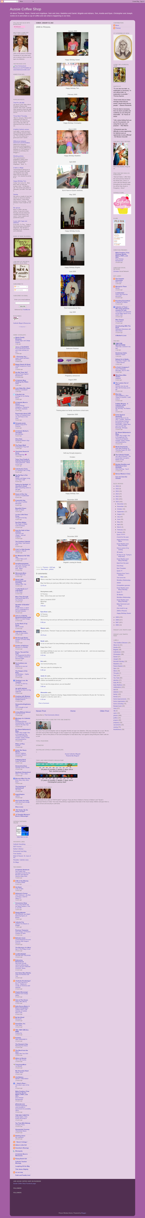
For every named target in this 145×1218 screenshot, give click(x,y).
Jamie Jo (44, 676)
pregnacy (116, 722)
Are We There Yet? (21, 372)
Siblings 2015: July (20, 584)
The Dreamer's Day (21, 1044)
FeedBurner (26, 309)
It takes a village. (18, 167)
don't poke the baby (22, 800)
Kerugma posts (20, 423)
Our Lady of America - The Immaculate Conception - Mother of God (123, 458)
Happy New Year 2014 (21, 1053)
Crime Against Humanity (120, 415)
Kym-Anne (44, 611)
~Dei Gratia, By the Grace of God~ (21, 810)
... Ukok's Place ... (21, 1083)
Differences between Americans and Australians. (21, 141)
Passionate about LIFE (23, 413)
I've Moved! (18, 1066)
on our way (19, 1172)
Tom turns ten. (121, 577)
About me (116, 645)
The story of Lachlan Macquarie (21, 502)
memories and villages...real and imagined (20, 535)
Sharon (43, 628)
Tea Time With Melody (22, 1123)
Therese (118, 28)
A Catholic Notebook (22, 869)
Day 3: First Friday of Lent (22, 949)
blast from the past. (123, 563)
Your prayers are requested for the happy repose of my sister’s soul (123, 313)
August (119, 514)
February (120, 529)
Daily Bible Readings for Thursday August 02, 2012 (123, 449)
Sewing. (15, 194)
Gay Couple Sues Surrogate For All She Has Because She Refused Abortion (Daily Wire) (22, 874)
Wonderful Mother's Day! (22, 440)
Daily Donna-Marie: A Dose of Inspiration (22, 1007)
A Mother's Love (121, 335)
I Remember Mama (20, 1131)
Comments (19, 290)
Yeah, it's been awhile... (22, 633)
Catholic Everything (19, 844)
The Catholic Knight (122, 454)
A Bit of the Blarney (21, 881)
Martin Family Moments (19, 338)
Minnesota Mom (20, 573)
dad (114, 689)
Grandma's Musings (22, 1148)
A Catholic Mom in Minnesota (21, 1154)
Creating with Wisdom (22, 696)
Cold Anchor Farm (21, 469)
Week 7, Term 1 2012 (21, 774)
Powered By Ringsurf (72, 756)
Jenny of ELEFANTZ (22, 347)
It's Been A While (20, 882)
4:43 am (43, 655)
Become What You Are (22, 778)
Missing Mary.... (20, 434)
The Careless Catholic (22, 541)
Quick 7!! (119, 571)
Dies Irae (118, 394)
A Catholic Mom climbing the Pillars (21, 381)
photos (51, 569)
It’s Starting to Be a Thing (22, 470)
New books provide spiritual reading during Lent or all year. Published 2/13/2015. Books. (22, 966)
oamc (115, 713)
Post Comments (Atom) (52, 715)
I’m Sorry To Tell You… (22, 683)
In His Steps (18, 592)
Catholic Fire (19, 922)
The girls (116, 673)
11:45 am (43, 585)
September (120, 511)
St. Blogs (16, 862)
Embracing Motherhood (19, 960)
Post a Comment (44, 703)
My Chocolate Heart (22, 1071)
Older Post (104, 711)
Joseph (115, 659)
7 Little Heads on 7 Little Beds (21, 589)
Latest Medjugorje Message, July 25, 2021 (122, 369)
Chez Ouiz (18, 439)
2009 (117, 617)
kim (42, 661)
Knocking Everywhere (123, 301)
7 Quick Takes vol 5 (21, 559)
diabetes (116, 692)
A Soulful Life (19, 394)
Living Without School (22, 712)
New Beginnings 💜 (21, 454)
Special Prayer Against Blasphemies (21, 374)
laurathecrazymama (21, 563)
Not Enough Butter (21, 638)
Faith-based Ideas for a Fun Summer (22, 599)
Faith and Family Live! (22, 1175)
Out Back (18, 887)
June (119, 519)
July (118, 517)
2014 (117, 491)
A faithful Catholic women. (21, 129)
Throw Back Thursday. (20, 116)
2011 (117, 499)
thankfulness (117, 729)
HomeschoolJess (21, 766)
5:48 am (43, 670)
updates (17, 796)
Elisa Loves (19, 807)
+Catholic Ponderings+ (23, 981)
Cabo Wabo (18, 1025)
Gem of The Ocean (21, 1000)
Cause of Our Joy (21, 494)
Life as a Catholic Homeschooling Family (23, 616)
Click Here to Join (22, 837)
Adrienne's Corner (21, 893)
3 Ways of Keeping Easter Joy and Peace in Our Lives (22, 416)
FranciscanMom (20, 1064)
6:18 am (43, 699)
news (115, 708)
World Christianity (122, 447)
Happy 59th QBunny (21, 1001)
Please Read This (20, 574)
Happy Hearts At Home (22, 364)
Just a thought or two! (21, 707)
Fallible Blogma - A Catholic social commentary (122, 405)
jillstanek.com (20, 1104)
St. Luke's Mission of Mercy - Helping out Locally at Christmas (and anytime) (22, 985)
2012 (117, 496)
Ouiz (42, 577)
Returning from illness (21, 1045)
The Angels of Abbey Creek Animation (21, 524)
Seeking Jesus (20, 1135)
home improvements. (120, 699)
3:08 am (43, 686)
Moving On (18, 1019)
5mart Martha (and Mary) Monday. (123, 544)
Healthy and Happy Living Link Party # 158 (22, 479)
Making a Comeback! (21, 390)
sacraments (117, 725)
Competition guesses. (123, 585)
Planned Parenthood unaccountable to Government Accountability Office (23, 1108)
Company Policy (20, 1124)
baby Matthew (117, 685)
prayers (115, 720)
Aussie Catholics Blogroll (72, 754)
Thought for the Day (21, 517)
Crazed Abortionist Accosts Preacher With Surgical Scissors (23, 941)
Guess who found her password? (122, 295)
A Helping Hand (20, 759)
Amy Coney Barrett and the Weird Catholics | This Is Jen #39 (22, 906)
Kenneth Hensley (118, 661)
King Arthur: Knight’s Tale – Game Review (123, 361)
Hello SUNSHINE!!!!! (21, 1039)
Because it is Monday (21, 647)
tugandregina (19, 794)
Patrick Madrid (117, 666)
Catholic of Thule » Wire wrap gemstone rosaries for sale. (122, 308)
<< (18, 326)
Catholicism (117, 652)
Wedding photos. (18, 156)
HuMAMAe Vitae (20, 631)
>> (26, 326)
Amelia (115, 647)
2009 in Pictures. (122, 611)
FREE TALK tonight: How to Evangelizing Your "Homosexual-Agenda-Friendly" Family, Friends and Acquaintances (22, 736)
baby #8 (115, 682)
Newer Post (41, 711)
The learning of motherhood (20, 787)
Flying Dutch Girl (21, 1158)
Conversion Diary (21, 903)
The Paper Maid (20, 445)
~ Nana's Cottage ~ (21, 1142)
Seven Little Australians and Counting (20, 581)
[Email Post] (59, 567)
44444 (119, 583)
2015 (117, 488)
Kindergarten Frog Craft (22, 447)
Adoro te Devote (20, 1058)
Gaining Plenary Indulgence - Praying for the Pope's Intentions (22, 407)
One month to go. (122, 608)
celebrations (117, 687)
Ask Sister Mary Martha (23, 973)
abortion (116, 680)
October (120, 509)
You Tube (116, 678)
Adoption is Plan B (20, 551)
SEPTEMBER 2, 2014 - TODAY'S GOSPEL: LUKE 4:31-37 (123, 397)
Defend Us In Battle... (123, 359)
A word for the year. (123, 537)
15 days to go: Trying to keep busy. (124, 555)
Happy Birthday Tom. (19, 181)
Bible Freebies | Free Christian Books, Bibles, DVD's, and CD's (22, 1094)
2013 (117, 494)
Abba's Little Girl (21, 1145)
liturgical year (117, 706)
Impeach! (118, 378)
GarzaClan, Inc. (20, 1023)
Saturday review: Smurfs (22, 767)
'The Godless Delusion (120, 642)
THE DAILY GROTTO (22, 1115)
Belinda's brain (20, 938)
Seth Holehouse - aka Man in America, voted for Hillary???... (23, 896)
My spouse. (17, 208)
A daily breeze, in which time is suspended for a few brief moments (22, 609)
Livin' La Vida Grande (22, 549)
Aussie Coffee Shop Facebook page (24, 1183)
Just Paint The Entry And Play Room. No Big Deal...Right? (22, 566)
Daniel (115, 656)
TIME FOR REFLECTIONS (120, 344)
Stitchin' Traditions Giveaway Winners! (20, 754)
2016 (117, 486)
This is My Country (20, 1060)
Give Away (120, 565)
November (120, 506)
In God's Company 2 (122, 367)
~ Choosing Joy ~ (21, 356)
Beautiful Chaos (20, 508)
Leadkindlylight (20, 954)
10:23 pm (43, 635)
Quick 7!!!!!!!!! (121, 534)
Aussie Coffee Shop (25, 9)
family (115, 694)
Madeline (116, 663)
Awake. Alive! (19, 1072)
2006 (117, 625)
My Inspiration (19, 1137)
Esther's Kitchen (18, 849)
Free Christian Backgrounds (19, 1098)
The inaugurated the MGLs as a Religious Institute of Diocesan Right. (23, 656)
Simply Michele (20, 912)
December (120, 504)
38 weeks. (120, 552)
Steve (117, 25)
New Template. (121, 568)
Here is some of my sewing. (123, 548)
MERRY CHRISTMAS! (21, 1078)
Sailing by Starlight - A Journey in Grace (22, 485)
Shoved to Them (121, 286)
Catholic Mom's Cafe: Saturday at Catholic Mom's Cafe (21, 1011)
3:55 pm (43, 605)
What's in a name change (22, 619)
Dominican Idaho (121, 353)
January (120, 532)
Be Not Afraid (19, 1017)
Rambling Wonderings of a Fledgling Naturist (22, 698)
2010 (117, 501)
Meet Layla (119, 282)
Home (73, 711)
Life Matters (19, 1077)
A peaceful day (20, 500)
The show (18, 789)
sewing (115, 727)
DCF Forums (17, 846)
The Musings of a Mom (23, 947)
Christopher (117, 654)
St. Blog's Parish (22, 326)
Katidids (18, 1038)
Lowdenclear (120, 293)
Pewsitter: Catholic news (21, 860)
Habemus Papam (120, 354)
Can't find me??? (20, 713)
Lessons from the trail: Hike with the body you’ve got (123, 387)
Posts (18, 286)
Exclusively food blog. (20, 851)
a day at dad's (19, 888)
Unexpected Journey (22, 1129)
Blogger (83, 1213)
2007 (117, 622)
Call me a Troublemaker (22, 495)
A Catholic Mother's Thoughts (22, 431)
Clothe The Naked (20, 761)
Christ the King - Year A (122, 469)
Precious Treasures (21, 930)
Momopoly (18, 1151)
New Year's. (44, 569)
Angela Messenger (21, 992)
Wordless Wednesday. (124, 580)
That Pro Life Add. (19, 102)
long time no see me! (21, 666)
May (118, 522)
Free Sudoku (17, 853)
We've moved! (19, 626)
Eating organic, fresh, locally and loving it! (21, 1117)
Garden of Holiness (21, 645)
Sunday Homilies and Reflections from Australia (123, 466)
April (118, 524)
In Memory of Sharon (122, 302)
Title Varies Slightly (21, 1169)
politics (115, 718)
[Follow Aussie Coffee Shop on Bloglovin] (19, 28)
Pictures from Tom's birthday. (123, 574)
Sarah (42, 641)
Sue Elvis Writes (20, 522)
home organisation (119, 701)
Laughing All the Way (22, 1166)
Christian (116, 271)
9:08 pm (43, 622)
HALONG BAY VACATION (22, 955)
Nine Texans (120, 319)
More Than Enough (21, 596)
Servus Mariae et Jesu (123, 474)
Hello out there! (19, 510)
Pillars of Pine (20, 744)
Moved (117, 288)
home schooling (118, 703)
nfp (114, 710)
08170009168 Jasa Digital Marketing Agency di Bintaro (22, 915)
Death (17, 383)
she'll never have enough (22, 802)
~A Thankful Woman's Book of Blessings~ (22, 815)
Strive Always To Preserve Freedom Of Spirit (22, 932)
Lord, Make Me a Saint (22, 388)
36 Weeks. (120, 594)
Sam (114, 668)
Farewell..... (18, 745)
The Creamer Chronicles (120, 279)
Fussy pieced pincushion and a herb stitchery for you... (22, 350)
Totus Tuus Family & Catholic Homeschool (22, 460)
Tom (114, 675)
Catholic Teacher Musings (21, 1162)
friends (115, 696)
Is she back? (119, 321)
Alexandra (44, 692)
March (119, 527)
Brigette (115, 649)
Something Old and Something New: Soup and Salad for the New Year (23, 723)
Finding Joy (18, 1033)
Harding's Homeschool (23, 772)
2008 (117, 620)
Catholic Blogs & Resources (22, 323)
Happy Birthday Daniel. (124, 613)
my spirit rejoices (21, 688)
